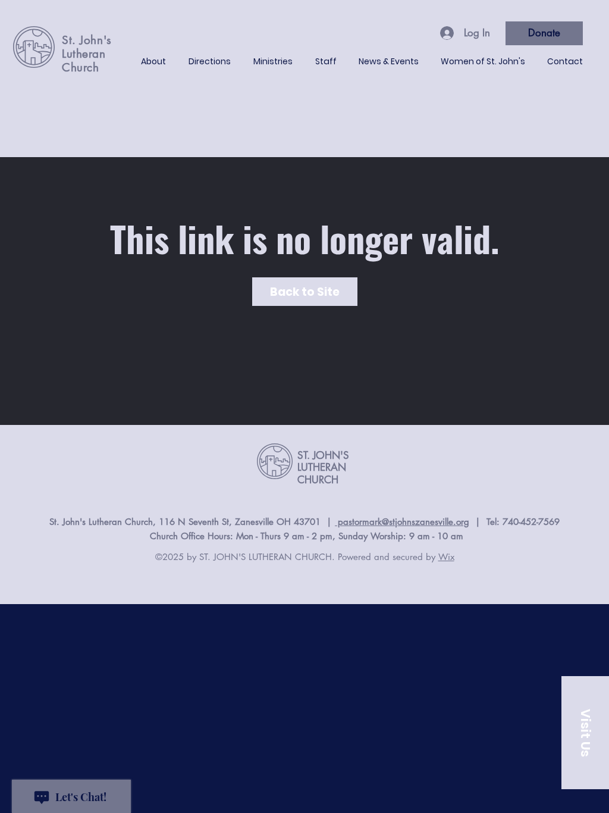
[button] (585, 732)
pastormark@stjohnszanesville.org (402, 521)
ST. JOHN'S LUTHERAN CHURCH (323, 467)
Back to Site (305, 292)
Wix (446, 556)
